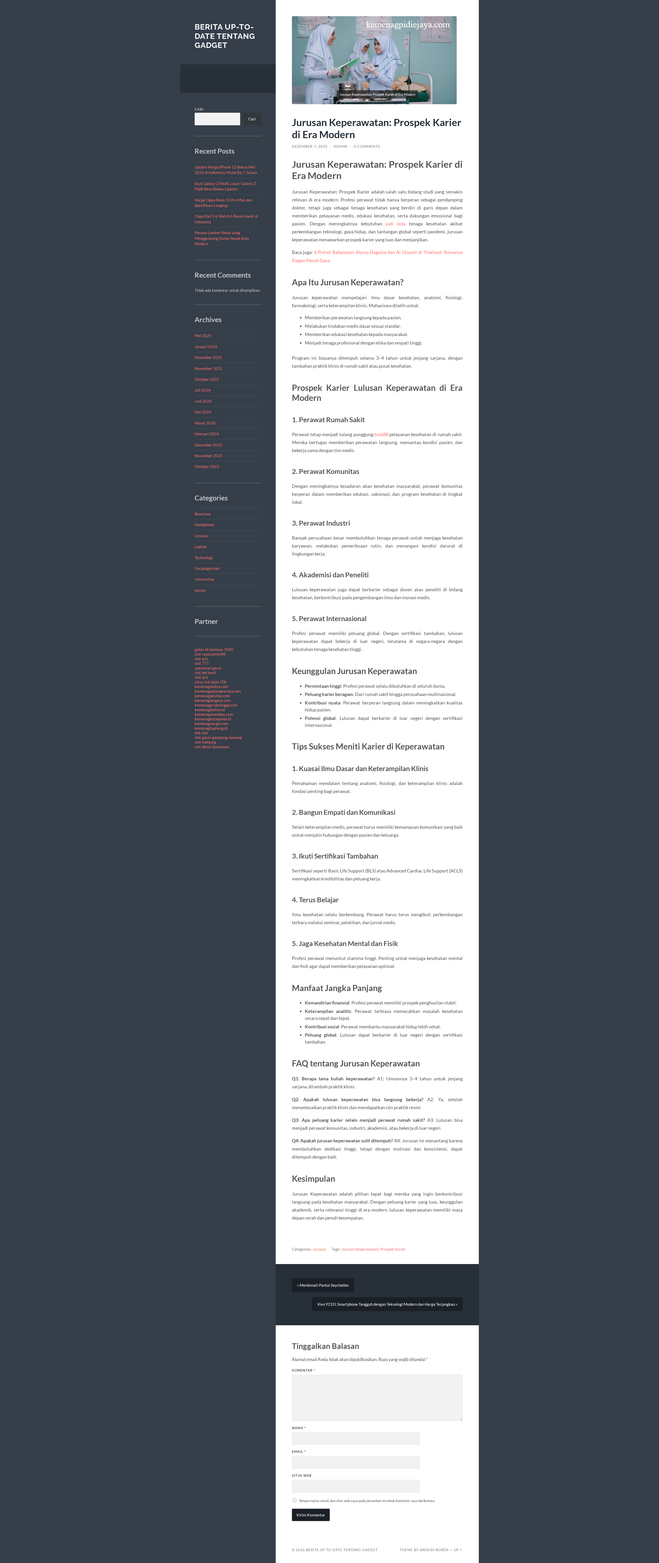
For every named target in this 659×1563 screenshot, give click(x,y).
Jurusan (201, 535)
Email (299, 1452)
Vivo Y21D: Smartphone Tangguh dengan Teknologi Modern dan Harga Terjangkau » (387, 1304)
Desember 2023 (208, 445)
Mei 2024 (203, 412)
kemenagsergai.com (211, 723)
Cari (199, 109)
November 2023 (208, 455)
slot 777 (202, 663)
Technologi (204, 557)
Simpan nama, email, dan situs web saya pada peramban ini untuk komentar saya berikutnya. (367, 1501)
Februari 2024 (207, 433)
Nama (299, 1428)
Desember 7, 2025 (309, 146)
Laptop (200, 546)
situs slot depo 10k (211, 681)
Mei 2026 (203, 335)
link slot (201, 732)
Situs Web (301, 1475)
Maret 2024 (205, 423)
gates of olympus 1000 (214, 649)
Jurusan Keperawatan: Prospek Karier (373, 1249)
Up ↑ (458, 1550)
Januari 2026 (206, 346)
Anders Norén (434, 1550)
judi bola (395, 223)
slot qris (201, 658)
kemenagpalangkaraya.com (218, 691)
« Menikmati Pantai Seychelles (323, 1285)
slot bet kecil (205, 672)
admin (341, 146)
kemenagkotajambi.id (213, 719)
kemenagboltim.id (210, 709)
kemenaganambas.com (214, 714)
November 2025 (208, 368)
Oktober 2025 (207, 379)
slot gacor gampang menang (218, 737)
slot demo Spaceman (212, 746)
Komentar (303, 1370)
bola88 (381, 434)
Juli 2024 (203, 390)
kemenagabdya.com (211, 686)
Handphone (204, 524)
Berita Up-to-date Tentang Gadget (225, 36)
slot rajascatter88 (210, 654)
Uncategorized (207, 568)
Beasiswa (203, 513)
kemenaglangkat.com (213, 700)
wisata (200, 590)
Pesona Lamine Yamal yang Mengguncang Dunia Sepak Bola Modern (222, 238)
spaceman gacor (208, 668)
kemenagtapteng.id (211, 728)
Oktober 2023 (207, 466)
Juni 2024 (203, 401)
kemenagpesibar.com (212, 695)
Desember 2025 (208, 357)
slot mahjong (205, 742)
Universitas (204, 579)
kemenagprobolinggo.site (216, 705)
